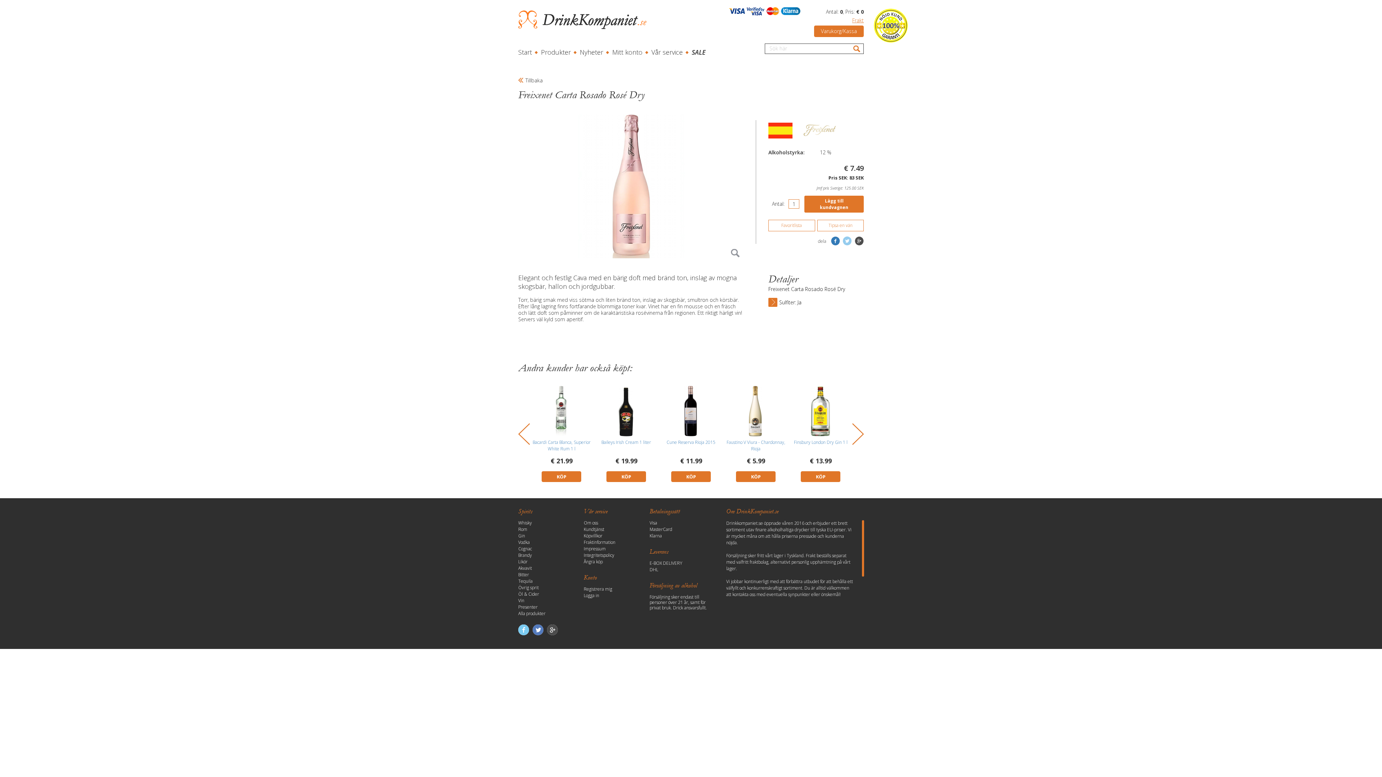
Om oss (591, 523)
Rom (522, 529)
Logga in (591, 595)
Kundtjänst (594, 529)
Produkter (556, 52)
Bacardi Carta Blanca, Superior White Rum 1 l (562, 445)
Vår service (667, 52)
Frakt (858, 20)
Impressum (595, 549)
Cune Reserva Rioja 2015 (691, 442)
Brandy (525, 555)
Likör (523, 562)
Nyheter (591, 52)
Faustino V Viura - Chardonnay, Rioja (756, 445)
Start (525, 52)
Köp (561, 476)
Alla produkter (532, 613)
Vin (521, 600)
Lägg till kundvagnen (834, 204)
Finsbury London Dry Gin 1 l (821, 442)
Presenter (528, 607)
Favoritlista (791, 225)
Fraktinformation (599, 542)
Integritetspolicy (599, 555)
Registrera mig (598, 589)
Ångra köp (593, 562)
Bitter (523, 575)
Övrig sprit (528, 588)
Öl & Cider (528, 594)
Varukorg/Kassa (839, 31)
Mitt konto (627, 52)
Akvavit (525, 568)
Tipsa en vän (840, 225)
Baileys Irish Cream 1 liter (626, 442)
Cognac (525, 549)
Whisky (525, 523)
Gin (521, 536)
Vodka (524, 542)
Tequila (525, 581)
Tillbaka (534, 80)
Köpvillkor (593, 536)
